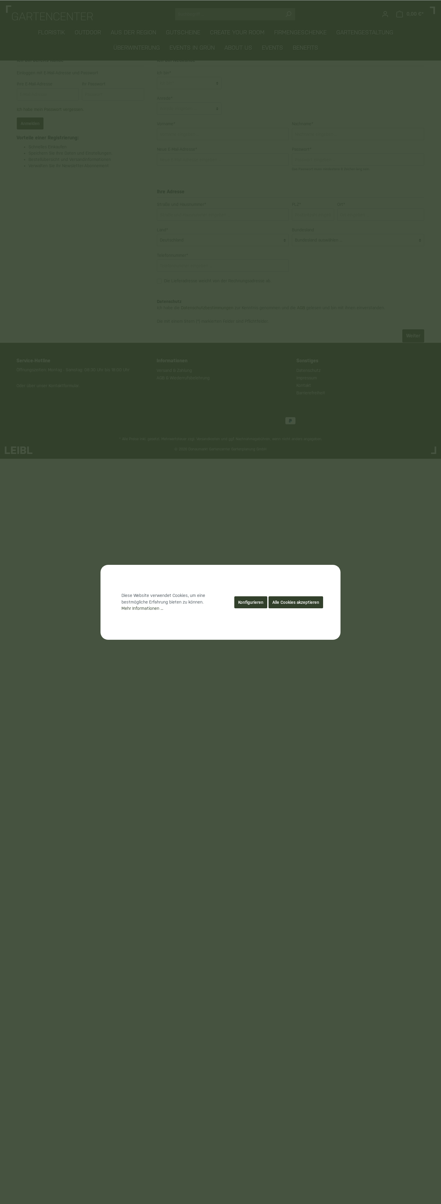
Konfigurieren (250, 602)
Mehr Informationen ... (142, 608)
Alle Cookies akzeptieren (295, 602)
